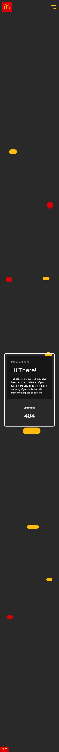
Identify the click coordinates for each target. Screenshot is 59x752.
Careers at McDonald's (7, 7)
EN (2, 749)
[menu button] (53, 7)
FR (6, 749)
